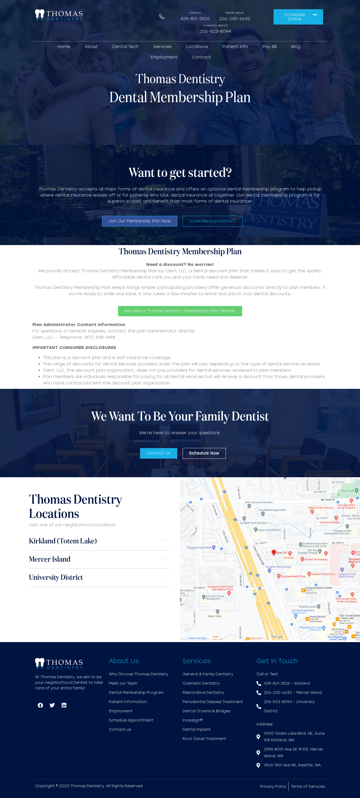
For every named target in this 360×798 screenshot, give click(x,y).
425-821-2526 (195, 18)
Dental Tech (126, 46)
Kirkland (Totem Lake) (63, 541)
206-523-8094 (215, 31)
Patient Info (235, 46)
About (91, 46)
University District (56, 577)
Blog (295, 46)
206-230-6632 (234, 18)
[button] (99, 541)
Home (63, 46)
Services (162, 46)
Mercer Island (49, 559)
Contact (201, 57)
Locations (197, 46)
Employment (164, 57)
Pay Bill (269, 46)
